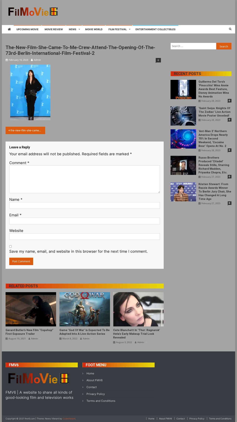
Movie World (93, 29)
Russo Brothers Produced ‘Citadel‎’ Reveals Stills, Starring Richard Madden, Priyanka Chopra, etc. (213, 165)
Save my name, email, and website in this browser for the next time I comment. (78, 251)
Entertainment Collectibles (156, 29)
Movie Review (54, 29)
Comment (19, 163)
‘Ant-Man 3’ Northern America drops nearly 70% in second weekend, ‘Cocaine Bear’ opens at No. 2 (213, 138)
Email (15, 215)
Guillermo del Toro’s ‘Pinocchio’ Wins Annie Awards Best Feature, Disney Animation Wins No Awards (213, 89)
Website (16, 230)
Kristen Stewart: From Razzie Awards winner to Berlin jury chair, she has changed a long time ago (214, 191)
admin (37, 60)
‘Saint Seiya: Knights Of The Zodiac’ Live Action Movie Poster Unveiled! (214, 112)
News (72, 29)
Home (90, 373)
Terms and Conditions (100, 401)
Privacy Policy (95, 394)
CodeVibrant (69, 418)
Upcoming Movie (27, 29)
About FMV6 (94, 380)
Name (15, 199)
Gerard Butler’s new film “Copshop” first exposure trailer (29, 331)
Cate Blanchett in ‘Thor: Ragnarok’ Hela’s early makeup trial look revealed (136, 333)
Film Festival (118, 29)
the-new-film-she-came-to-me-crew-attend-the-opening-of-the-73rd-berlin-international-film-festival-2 (27, 130)
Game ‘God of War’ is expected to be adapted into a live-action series (84, 331)
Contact (91, 387)
